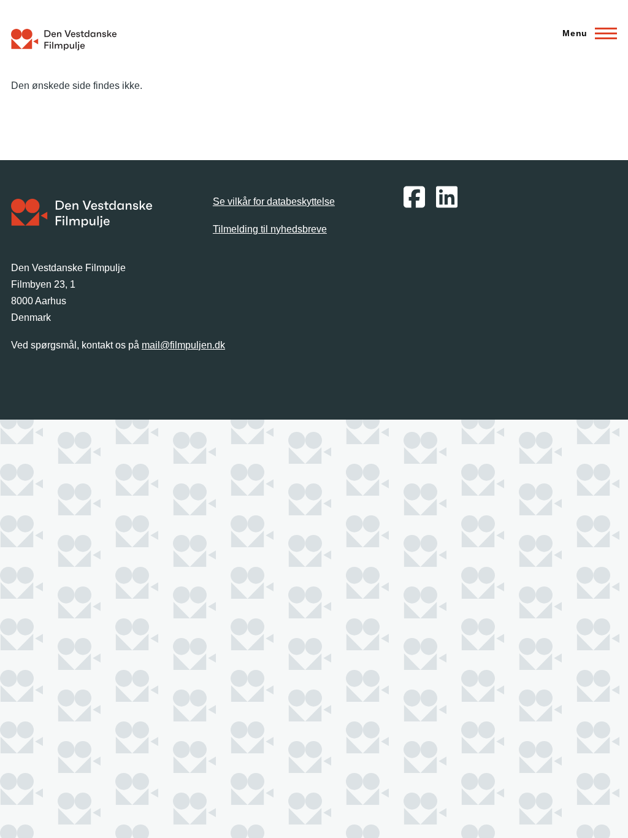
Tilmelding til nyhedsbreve (270, 229)
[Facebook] (414, 206)
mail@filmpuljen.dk (183, 345)
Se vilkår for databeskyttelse (274, 201)
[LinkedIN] (447, 206)
